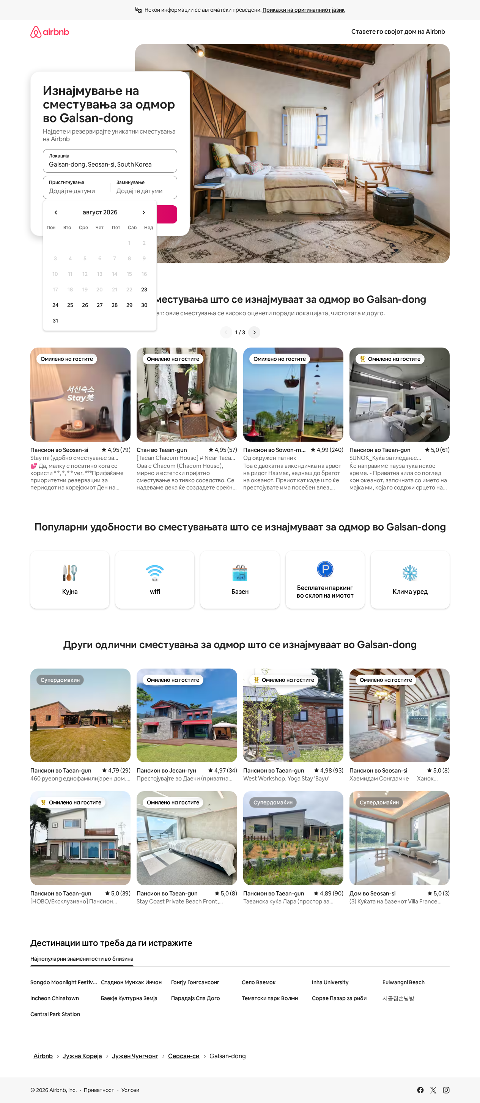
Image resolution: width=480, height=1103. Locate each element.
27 (100, 305)
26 (85, 305)
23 (144, 289)
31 (55, 320)
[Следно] (254, 332)
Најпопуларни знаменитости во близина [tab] (82, 958)
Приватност (99, 1090)
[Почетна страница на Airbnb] (49, 32)
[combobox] (110, 164)
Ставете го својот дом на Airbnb (398, 32)
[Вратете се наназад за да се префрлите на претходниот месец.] (56, 212)
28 (115, 305)
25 (70, 305)
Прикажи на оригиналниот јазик (304, 9)
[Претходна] (226, 332)
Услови (130, 1090)
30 (144, 305)
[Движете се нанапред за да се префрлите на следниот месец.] (143, 212)
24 (55, 305)
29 (129, 305)
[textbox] (76, 190)
